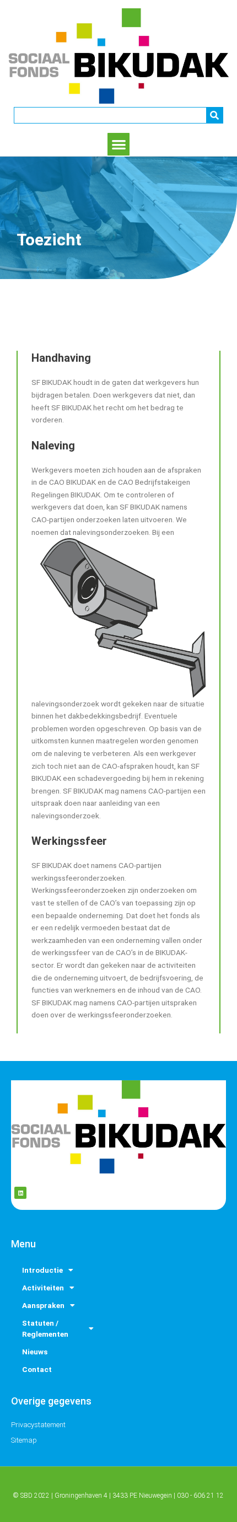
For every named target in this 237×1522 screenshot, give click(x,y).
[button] (118, 144)
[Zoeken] (214, 115)
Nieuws (34, 1351)
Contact (37, 1369)
